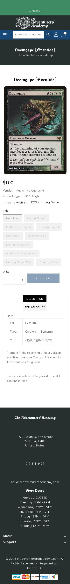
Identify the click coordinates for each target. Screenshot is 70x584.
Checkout (35, 10)
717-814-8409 (35, 463)
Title (6, 210)
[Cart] (64, 35)
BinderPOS (35, 568)
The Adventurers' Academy (34, 55)
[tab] (34, 298)
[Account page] (56, 35)
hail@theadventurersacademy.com (35, 482)
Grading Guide (48, 202)
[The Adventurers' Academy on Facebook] (31, 4)
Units (6, 271)
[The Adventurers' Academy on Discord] (39, 4)
